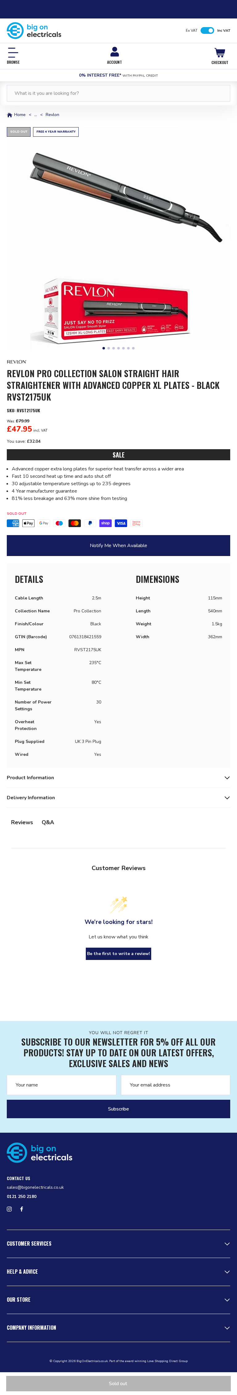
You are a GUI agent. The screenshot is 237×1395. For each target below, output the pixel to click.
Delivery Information (31, 797)
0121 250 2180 (21, 1196)
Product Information (30, 777)
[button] (118, 238)
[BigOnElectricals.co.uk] (34, 30)
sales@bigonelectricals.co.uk (35, 1187)
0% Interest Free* (118, 75)
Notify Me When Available (118, 545)
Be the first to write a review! (118, 954)
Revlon (52, 115)
